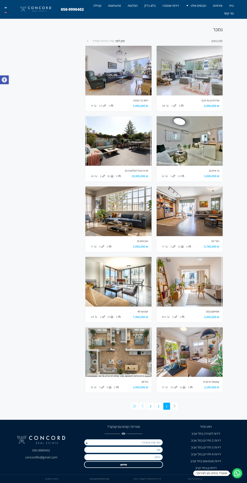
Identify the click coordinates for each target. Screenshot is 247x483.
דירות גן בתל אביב (206, 468)
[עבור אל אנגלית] (5, 12)
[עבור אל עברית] (5, 7)
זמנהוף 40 (143, 311)
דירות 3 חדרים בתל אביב (206, 447)
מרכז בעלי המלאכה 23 (136, 170)
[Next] (142, 406)
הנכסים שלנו (198, 5)
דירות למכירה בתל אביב (205, 433)
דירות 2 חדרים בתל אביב (206, 440)
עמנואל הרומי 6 (211, 382)
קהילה (97, 5)
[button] (4, 79)
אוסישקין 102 (212, 311)
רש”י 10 (215, 241)
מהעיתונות (114, 5)
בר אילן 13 (214, 170)
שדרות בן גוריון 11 (210, 100)
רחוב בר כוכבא (140, 100)
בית (231, 5)
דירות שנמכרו (170, 5)
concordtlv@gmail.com (41, 457)
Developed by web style (99, 478)
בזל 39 (144, 382)
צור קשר (229, 13)
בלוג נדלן (150, 5)
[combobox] (100, 40)
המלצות (133, 5)
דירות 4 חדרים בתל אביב (206, 454)
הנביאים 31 (142, 241)
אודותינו (217, 5)
